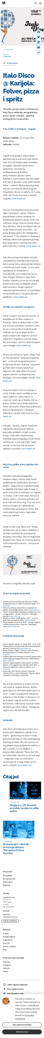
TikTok (5, 971)
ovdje (32, 583)
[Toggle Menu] (40, 3)
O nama (6, 933)
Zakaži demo (8, 882)
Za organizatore (9, 879)
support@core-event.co (10, 917)
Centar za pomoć (9, 946)
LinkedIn (6, 968)
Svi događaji (7, 875)
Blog (4, 950)
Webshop (6, 885)
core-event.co (18, 198)
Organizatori (7, 940)
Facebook (6, 962)
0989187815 (6, 914)
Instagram (7, 965)
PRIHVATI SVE (22, 1032)
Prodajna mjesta (9, 937)
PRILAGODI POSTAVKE (22, 1025)
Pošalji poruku (10, 921)
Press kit (6, 943)
